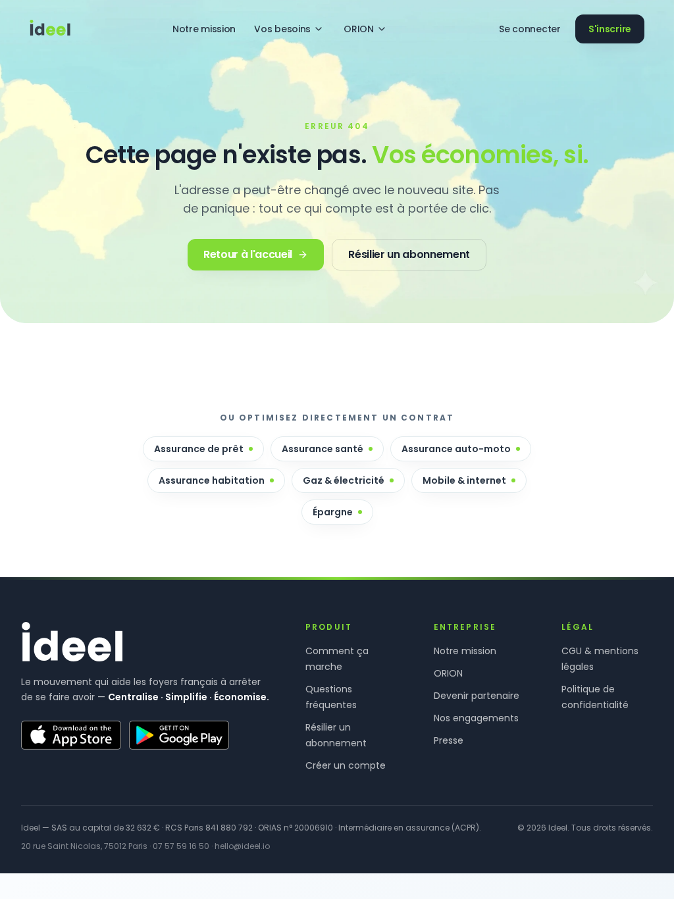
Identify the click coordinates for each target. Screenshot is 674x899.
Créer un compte (345, 765)
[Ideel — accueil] (50, 29)
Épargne (333, 512)
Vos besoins (282, 29)
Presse (448, 740)
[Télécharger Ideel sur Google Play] (179, 735)
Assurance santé (322, 448)
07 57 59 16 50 (181, 846)
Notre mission (204, 29)
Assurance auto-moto (456, 448)
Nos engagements (476, 718)
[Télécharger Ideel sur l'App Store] (71, 735)
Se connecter (530, 29)
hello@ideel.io (242, 846)
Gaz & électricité (343, 480)
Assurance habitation (212, 480)
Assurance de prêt (199, 448)
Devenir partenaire (476, 695)
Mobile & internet (464, 480)
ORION (359, 29)
